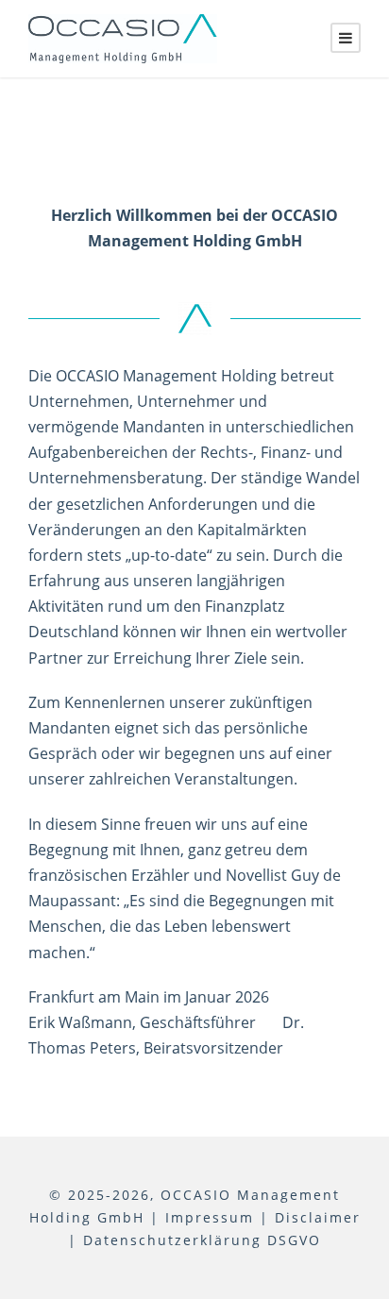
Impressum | (217, 1217)
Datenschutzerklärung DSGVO (202, 1240)
